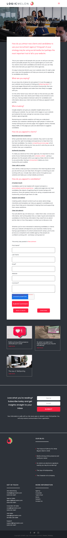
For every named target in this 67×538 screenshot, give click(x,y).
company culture (40, 156)
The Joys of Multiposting (16, 371)
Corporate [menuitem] (39, 493)
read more (11, 346)
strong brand (33, 160)
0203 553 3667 (11, 495)
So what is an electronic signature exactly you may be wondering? (46, 343)
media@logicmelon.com (14, 493)
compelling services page (40, 143)
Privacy (50, 535)
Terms (45, 535)
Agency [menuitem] (38, 491)
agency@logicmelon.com (15, 500)
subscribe (43, 310)
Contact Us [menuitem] (39, 501)
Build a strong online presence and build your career (18, 343)
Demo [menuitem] (37, 497)
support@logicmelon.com (15, 523)
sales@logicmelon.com (14, 515)
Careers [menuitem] (38, 499)
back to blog (20, 310)
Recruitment (32, 241)
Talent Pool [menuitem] (39, 495)
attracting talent (44, 84)
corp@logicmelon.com (14, 508)
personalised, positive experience (22, 188)
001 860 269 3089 (12, 517)
